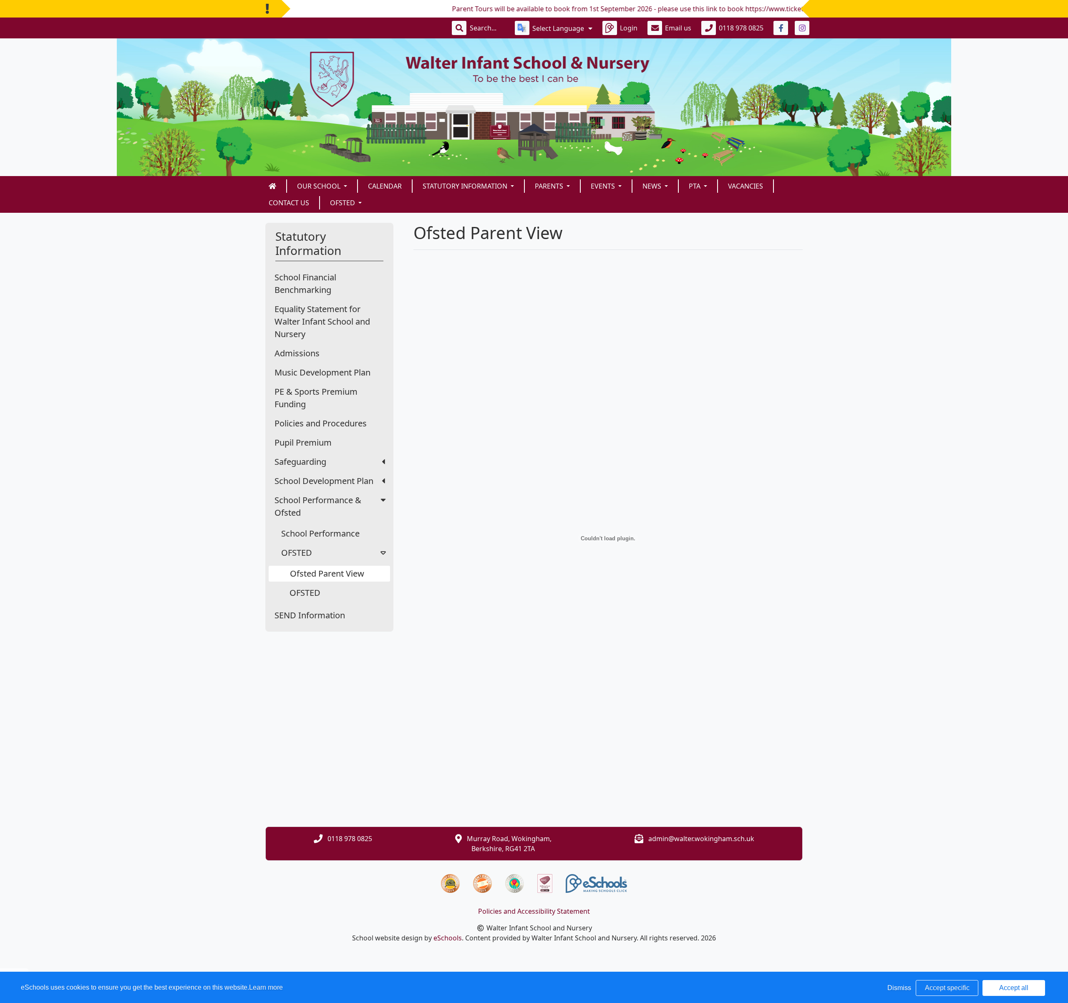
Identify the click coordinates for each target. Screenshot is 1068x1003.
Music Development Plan (322, 372)
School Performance (320, 533)
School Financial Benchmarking (305, 283)
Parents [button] (550, 186)
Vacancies (745, 186)
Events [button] (604, 186)
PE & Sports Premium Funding (316, 398)
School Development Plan (324, 480)
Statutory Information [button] (466, 186)
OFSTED (296, 552)
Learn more (266, 987)
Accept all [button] (1013, 987)
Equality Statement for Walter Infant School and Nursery (322, 321)
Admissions (297, 353)
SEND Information (310, 615)
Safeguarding (300, 461)
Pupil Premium (303, 442)
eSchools (447, 938)
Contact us (289, 202)
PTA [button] (695, 186)
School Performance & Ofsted (318, 506)
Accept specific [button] (947, 987)
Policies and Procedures (321, 423)
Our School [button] (319, 186)
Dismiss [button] (899, 987)
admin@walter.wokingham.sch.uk (701, 838)
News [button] (652, 186)
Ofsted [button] (343, 202)
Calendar (385, 186)
